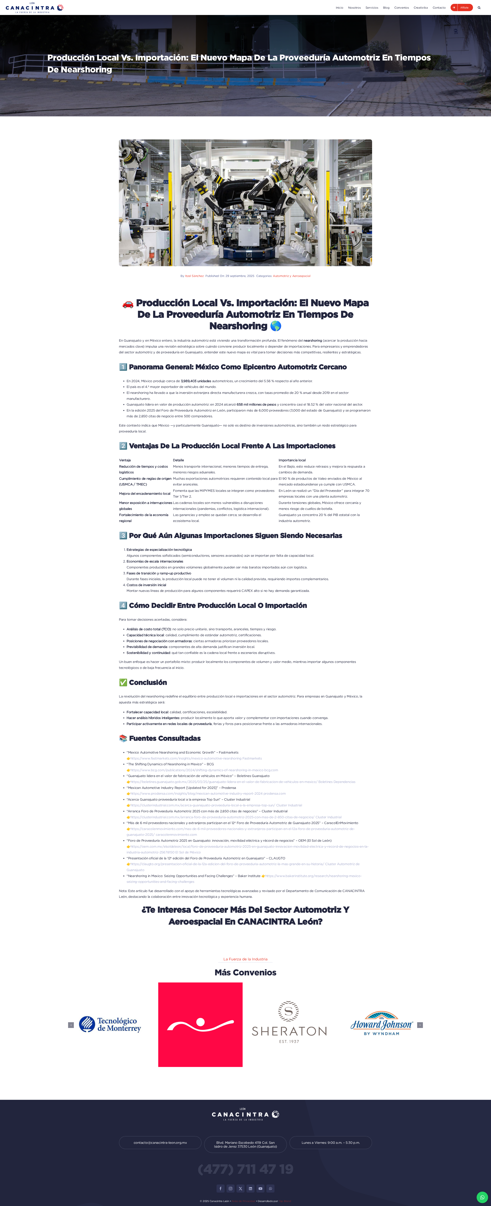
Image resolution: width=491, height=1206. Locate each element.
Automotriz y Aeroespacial (292, 275)
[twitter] (240, 1188)
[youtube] (260, 1188)
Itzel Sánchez (194, 275)
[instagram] (231, 1188)
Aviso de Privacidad (243, 1201)
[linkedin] (250, 1188)
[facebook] (221, 1188)
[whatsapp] (270, 1188)
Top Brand (285, 1201)
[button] (479, 7)
